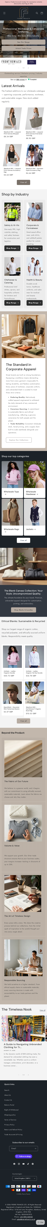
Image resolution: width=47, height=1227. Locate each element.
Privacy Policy (9, 1125)
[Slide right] (28, 68)
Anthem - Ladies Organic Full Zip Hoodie (34, 672)
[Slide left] (18, 68)
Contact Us (8, 1100)
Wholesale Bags (11, 529)
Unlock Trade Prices (23, 48)
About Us (7, 1095)
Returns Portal (9, 1105)
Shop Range (11, 248)
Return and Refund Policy (13, 1130)
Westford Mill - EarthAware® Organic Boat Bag (33, 709)
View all (23, 182)
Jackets (29, 529)
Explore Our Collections (18, 440)
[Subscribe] (35, 1148)
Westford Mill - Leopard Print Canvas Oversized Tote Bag (34, 133)
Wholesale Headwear (31, 493)
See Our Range (23, 42)
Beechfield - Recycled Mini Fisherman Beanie (11, 708)
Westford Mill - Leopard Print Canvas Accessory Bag (12, 170)
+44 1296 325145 (26, 1217)
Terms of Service (10, 1120)
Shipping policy (10, 1115)
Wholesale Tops (11, 491)
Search (6, 1090)
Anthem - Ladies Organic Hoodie (9, 672)
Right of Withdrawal (11, 1110)
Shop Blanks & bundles (23, 610)
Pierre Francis (26, 1194)
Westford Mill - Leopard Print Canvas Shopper (12, 133)
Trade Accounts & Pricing (13, 1134)
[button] (4, 13)
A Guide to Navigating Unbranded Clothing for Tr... (23, 1046)
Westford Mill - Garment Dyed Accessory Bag (34, 169)
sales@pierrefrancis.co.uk (26, 1219)
